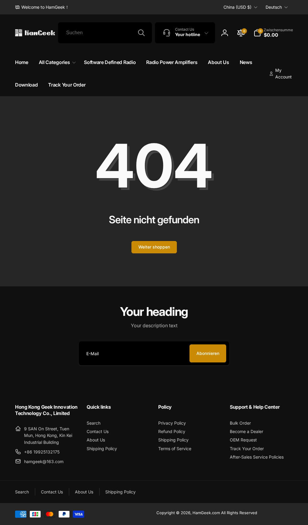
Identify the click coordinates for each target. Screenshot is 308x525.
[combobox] (105, 32)
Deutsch (274, 7)
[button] (273, 32)
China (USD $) (237, 7)
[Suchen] (141, 33)
